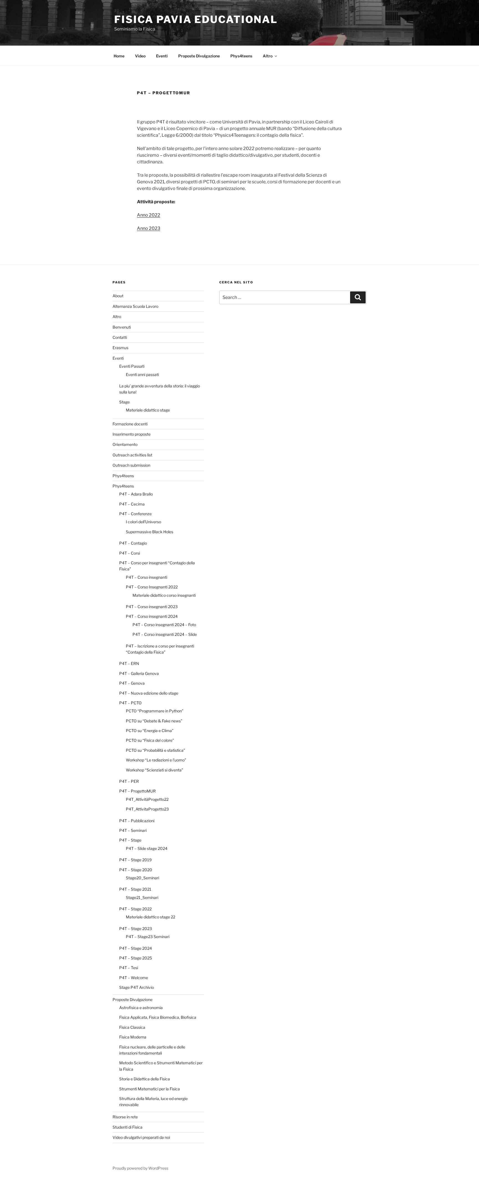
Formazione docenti (130, 423)
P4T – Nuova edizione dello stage (148, 693)
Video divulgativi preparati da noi (141, 1137)
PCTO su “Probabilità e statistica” (155, 750)
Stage (124, 402)
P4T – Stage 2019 (135, 859)
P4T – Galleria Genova (139, 673)
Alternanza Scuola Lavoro (135, 306)
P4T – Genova (132, 683)
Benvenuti (122, 327)
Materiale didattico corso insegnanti (164, 595)
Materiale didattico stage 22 (150, 917)
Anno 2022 (148, 215)
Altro (267, 56)
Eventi (162, 56)
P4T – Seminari (133, 830)
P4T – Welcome (133, 977)
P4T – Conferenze (135, 513)
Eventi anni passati (142, 374)
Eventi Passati (131, 366)
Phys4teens (241, 56)
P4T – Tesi (128, 967)
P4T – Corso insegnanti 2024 (152, 616)
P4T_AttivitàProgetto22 (147, 799)
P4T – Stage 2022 (135, 908)
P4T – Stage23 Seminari (147, 936)
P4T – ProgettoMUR (137, 791)
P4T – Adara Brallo (136, 494)
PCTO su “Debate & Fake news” (154, 720)
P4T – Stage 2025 (135, 958)
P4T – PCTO (130, 702)
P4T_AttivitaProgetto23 (147, 809)
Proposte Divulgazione (199, 56)
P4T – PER (129, 781)
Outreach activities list (132, 455)
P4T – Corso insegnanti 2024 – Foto (164, 624)
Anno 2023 (148, 228)
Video (140, 56)
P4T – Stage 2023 (135, 928)
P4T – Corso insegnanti (146, 577)
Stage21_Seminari (142, 897)
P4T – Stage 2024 (135, 948)
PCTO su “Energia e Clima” (150, 730)
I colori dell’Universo (143, 521)
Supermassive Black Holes (149, 531)
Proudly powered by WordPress (140, 1168)
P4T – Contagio (133, 543)
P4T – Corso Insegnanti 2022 (152, 587)
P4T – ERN (129, 663)
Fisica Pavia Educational (196, 19)
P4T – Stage (130, 840)
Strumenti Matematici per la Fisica (149, 1088)
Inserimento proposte (132, 434)
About (118, 295)
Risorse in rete (125, 1116)
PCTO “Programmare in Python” (155, 710)
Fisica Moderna (132, 1037)
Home (119, 56)
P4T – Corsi (129, 553)
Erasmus (120, 347)
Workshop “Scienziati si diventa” (154, 770)
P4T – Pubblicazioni (136, 820)
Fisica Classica (132, 1027)
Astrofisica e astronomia (141, 1007)
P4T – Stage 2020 (135, 869)
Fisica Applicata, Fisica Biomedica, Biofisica (157, 1017)
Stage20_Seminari (142, 877)
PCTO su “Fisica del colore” (150, 740)
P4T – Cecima (132, 504)
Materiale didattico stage (148, 410)
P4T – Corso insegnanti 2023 (152, 606)
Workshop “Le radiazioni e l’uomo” (156, 760)
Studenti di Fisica (127, 1127)
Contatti (120, 337)
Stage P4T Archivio (136, 987)
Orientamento (125, 444)
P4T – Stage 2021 (135, 889)
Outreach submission (131, 465)
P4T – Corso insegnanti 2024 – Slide (165, 634)
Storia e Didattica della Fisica (144, 1078)
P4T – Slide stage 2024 (146, 848)
